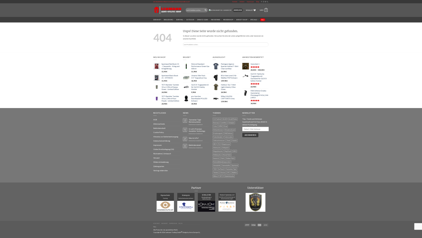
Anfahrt (242, 2)
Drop (225, 126)
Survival (179, 20)
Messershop (228, 20)
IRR (214, 144)
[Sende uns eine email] (265, 2)
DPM (220, 126)
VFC (228, 172)
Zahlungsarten (158, 166)
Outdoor (190, 20)
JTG (218, 144)
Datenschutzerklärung (161, 141)
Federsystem (228, 137)
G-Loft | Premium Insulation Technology (197, 130)
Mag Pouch (228, 151)
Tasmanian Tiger (231, 169)
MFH (234, 151)
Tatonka (215, 172)
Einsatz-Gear (202, 20)
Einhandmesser (218, 130)
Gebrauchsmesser (219, 140)
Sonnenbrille (226, 165)
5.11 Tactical (217, 119)
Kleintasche (216, 148)
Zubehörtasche (229, 176)
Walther (234, 172)
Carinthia (223, 123)
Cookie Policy (158, 132)
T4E (214, 169)
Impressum (250, 2)
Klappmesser (226, 144)
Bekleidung (168, 20)
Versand (156, 158)
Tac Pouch (221, 169)
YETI (221, 176)
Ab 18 (224, 119)
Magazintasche (218, 151)
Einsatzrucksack (230, 130)
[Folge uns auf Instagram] (263, 2)
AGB (155, 120)
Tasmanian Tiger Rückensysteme (195, 121)
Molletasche (217, 155)
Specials (253, 20)
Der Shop (157, 20)
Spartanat (235, 165)
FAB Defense (215, 20)
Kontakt (234, 2)
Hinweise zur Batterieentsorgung (165, 137)
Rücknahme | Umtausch (162, 153)
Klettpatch (225, 148)
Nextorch (216, 158)
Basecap (216, 123)
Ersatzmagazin (217, 133)
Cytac (215, 126)
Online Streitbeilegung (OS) (163, 149)
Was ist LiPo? (194, 138)
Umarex (222, 172)
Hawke (234, 140)
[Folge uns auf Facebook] (261, 2)
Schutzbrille (216, 165)
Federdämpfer (217, 137)
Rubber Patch (230, 158)
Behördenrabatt (159, 128)
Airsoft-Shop (241, 20)
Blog (257, 2)
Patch (222, 158)
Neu (262, 20)
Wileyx (215, 176)
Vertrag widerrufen (160, 170)
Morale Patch (227, 155)
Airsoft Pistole (232, 119)
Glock (228, 140)
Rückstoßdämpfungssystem (222, 162)
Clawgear (231, 123)
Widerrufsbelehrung (161, 162)
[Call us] (267, 2)
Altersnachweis (159, 124)
